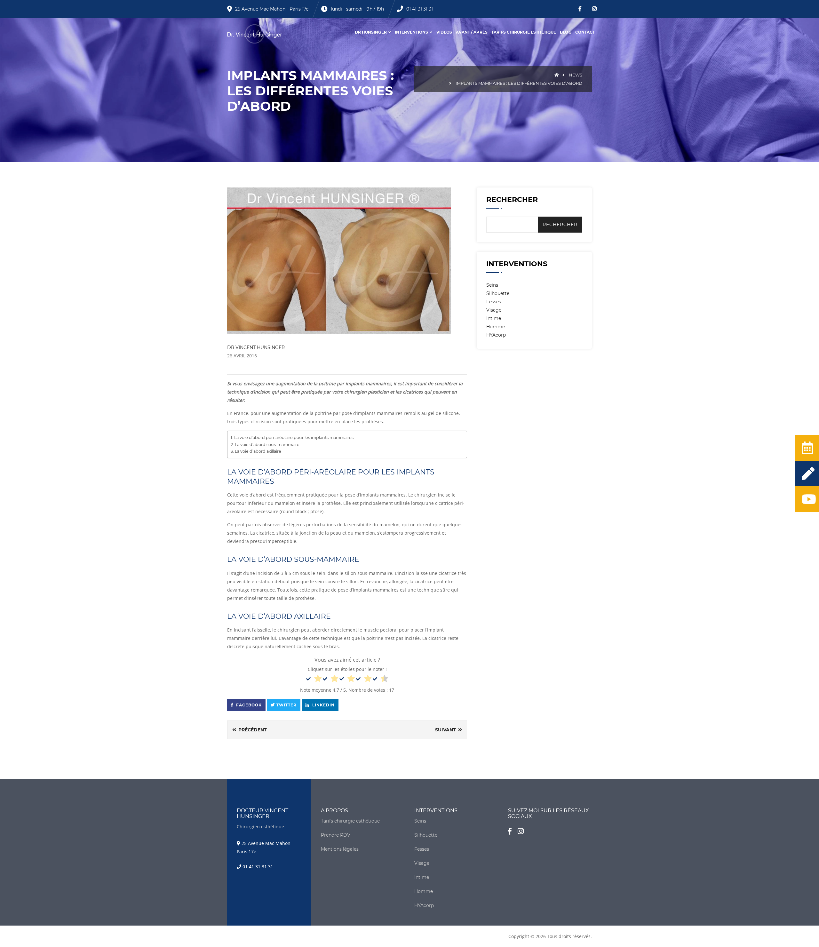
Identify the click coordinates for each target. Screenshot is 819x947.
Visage (493, 310)
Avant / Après (472, 32)
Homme (495, 327)
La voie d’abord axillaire (258, 451)
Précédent (252, 730)
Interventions (411, 32)
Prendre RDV (335, 835)
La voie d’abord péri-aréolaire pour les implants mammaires (294, 437)
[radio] (314, 680)
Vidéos (444, 32)
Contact (585, 32)
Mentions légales (340, 849)
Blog (565, 32)
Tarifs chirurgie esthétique (523, 32)
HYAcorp (496, 335)
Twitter (286, 705)
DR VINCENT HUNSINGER (256, 347)
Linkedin (323, 705)
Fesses (493, 302)
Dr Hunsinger (371, 32)
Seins (492, 285)
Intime (493, 318)
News (575, 74)
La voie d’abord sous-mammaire (267, 444)
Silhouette (497, 293)
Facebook (248, 705)
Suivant (446, 730)
